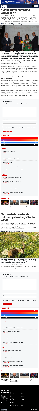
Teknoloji (13, 399)
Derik (22, 395)
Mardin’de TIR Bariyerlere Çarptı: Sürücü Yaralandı (11, 159)
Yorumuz (4, 105)
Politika (12, 396)
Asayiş (12, 393)
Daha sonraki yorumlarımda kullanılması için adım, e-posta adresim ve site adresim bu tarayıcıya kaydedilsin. (19, 128)
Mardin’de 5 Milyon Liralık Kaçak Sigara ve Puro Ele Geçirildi (13, 170)
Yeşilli (22, 405)
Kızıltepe (22, 393)
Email (3, 122)
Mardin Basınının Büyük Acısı (7, 163)
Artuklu (22, 392)
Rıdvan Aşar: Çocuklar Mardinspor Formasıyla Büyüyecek (12, 178)
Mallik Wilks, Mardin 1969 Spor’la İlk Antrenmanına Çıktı (12, 182)
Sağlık (12, 398)
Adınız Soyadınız (5, 119)
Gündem (13, 392)
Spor (12, 395)
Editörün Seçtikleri (14, 405)
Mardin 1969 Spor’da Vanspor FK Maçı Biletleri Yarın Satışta (13, 193)
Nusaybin (22, 401)
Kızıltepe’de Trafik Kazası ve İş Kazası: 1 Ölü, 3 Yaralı (11, 167)
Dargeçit (22, 396)
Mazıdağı (22, 398)
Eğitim (12, 402)
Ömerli (22, 402)
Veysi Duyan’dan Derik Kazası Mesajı (9, 152)
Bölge (12, 401)
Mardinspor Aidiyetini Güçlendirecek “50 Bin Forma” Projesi (13, 189)
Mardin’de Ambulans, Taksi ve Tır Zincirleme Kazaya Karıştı (13, 155)
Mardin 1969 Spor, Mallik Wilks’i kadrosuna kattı (11, 185)
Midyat (22, 399)
